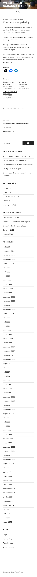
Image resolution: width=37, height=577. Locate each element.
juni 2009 (6, 272)
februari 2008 (8, 339)
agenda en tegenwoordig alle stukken (19, 37)
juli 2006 (6, 418)
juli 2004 (6, 509)
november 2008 (9, 301)
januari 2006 (7, 443)
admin (20, 19)
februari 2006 (8, 439)
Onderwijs (6, 201)
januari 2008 (7, 343)
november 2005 (9, 451)
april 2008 (7, 330)
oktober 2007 (8, 355)
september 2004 (9, 501)
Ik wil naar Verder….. (10, 196)
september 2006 (9, 409)
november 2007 (9, 351)
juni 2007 (6, 372)
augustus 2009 (8, 263)
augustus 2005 (8, 464)
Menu (20, 12)
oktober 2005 (8, 455)
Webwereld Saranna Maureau (18, 5)
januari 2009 (7, 293)
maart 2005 (7, 476)
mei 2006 (6, 426)
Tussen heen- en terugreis (20, 222)
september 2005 (9, 459)
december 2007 (9, 347)
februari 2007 (8, 389)
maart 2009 (7, 284)
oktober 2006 (8, 405)
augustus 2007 (8, 364)
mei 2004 (6, 518)
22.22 (17, 218)
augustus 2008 (8, 314)
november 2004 (9, 493)
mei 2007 (6, 376)
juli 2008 (6, 318)
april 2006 (7, 430)
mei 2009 (6, 276)
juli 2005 (6, 468)
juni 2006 (6, 422)
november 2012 (8, 251)
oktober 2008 (8, 305)
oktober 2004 (8, 497)
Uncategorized (8, 205)
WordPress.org (8, 547)
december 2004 (9, 489)
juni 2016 (6, 247)
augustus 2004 (8, 505)
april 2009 (7, 280)
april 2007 (6, 380)
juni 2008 (6, 322)
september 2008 (9, 309)
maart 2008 (7, 334)
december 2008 (9, 297)
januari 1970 (7, 522)
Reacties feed (8, 543)
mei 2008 (6, 326)
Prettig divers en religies (12, 169)
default (5, 188)
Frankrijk (6, 192)
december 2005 (9, 447)
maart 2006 (7, 434)
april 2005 (7, 472)
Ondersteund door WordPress (13, 572)
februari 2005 (8, 480)
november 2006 (9, 401)
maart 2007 (7, 384)
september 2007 (9, 359)
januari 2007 (7, 393)
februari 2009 (8, 289)
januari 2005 (7, 484)
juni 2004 (6, 514)
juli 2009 (6, 268)
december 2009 (9, 255)
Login (5, 535)
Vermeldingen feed (10, 539)
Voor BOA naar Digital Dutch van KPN (16, 156)
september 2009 (9, 259)
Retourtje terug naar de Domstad (15, 160)
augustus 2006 (8, 414)
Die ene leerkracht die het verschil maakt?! (18, 165)
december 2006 (9, 397)
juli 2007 (6, 368)
